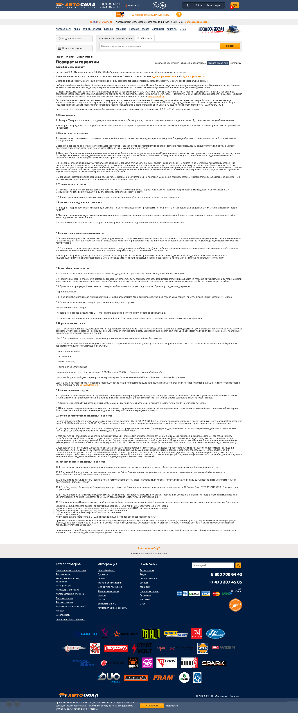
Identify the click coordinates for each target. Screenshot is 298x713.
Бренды (108, 29)
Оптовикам (158, 29)
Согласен (152, 705)
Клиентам (120, 29)
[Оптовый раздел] (220, 29)
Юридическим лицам (108, 591)
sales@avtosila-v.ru (89, 385)
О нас (183, 29)
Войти (199, 5)
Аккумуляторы (63, 585)
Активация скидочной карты (112, 608)
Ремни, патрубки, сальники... (70, 619)
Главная (59, 57)
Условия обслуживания (110, 582)
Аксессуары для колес (67, 589)
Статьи (101, 599)
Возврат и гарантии (85, 57)
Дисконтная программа (110, 587)
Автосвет (61, 610)
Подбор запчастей (72, 38)
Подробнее (172, 706)
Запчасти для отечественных (71, 570)
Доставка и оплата (139, 29)
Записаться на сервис (197, 22)
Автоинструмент (64, 602)
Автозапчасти (63, 29)
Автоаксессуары (64, 598)
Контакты (172, 29)
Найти (230, 45)
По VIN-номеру (145, 38)
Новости (102, 595)
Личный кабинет (106, 570)
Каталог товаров (72, 48)
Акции (77, 29)
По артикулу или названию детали (115, 38)
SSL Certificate (236, 590)
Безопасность (63, 615)
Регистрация (213, 5)
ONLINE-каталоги (92, 29)
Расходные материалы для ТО (71, 606)
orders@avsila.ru (156, 96)
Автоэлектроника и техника (70, 594)
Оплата (101, 578)
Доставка (103, 574)
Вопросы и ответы (107, 603)
